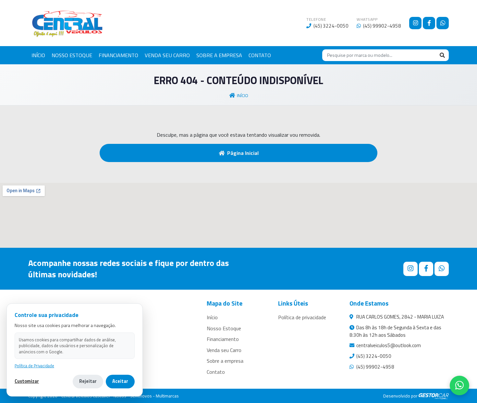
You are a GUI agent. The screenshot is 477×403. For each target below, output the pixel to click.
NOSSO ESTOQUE (72, 55)
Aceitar (120, 381)
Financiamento (223, 339)
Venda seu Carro (224, 350)
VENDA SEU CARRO (167, 55)
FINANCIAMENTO (118, 55)
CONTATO (260, 55)
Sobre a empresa (225, 361)
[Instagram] (415, 23)
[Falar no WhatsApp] (459, 385)
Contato (216, 372)
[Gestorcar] (434, 396)
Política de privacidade (302, 317)
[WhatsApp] (442, 23)
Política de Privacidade (34, 366)
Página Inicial (243, 153)
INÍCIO (38, 55)
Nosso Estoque (224, 328)
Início (242, 95)
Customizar (27, 381)
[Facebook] (429, 23)
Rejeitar (88, 381)
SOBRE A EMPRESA (219, 55)
